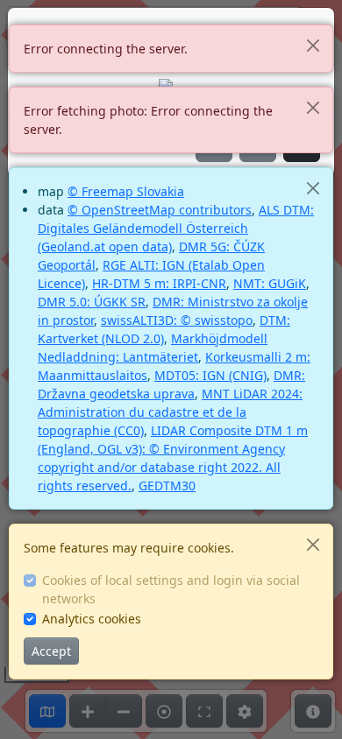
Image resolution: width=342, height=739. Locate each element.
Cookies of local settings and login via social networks (171, 589)
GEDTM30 (167, 485)
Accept (51, 651)
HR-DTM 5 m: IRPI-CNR (159, 283)
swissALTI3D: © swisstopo (177, 320)
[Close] (312, 45)
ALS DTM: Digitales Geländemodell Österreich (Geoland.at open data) (176, 228)
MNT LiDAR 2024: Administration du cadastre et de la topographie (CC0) (170, 412)
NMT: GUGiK (269, 283)
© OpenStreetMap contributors (160, 209)
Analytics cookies (91, 618)
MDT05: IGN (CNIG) (210, 375)
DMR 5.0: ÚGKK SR (92, 301)
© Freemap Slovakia (126, 191)
